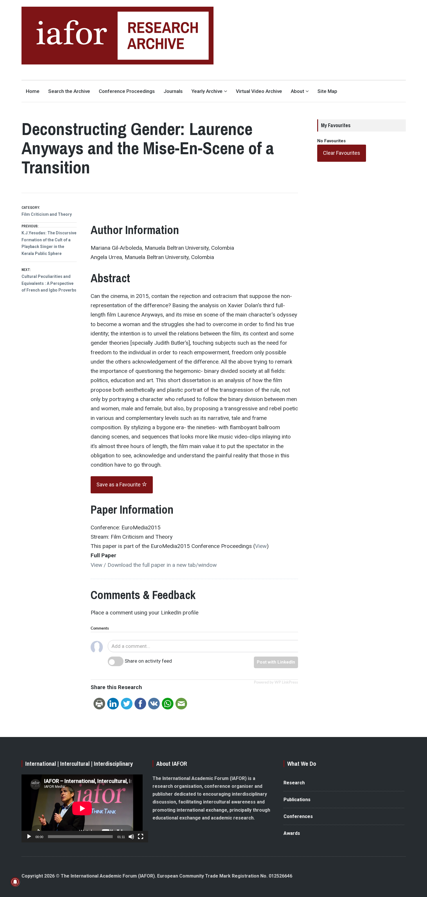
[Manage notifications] (15, 882)
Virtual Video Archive (259, 91)
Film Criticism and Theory (46, 214)
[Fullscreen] (140, 837)
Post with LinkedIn (276, 662)
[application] (82, 808)
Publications (297, 799)
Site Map (327, 91)
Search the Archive (69, 91)
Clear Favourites (341, 153)
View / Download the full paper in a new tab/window (154, 565)
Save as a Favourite (119, 484)
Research (294, 782)
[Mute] (131, 837)
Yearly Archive (207, 91)
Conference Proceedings (127, 91)
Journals (173, 91)
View (261, 546)
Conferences (298, 816)
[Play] (29, 837)
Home (33, 91)
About (297, 91)
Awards (292, 833)
